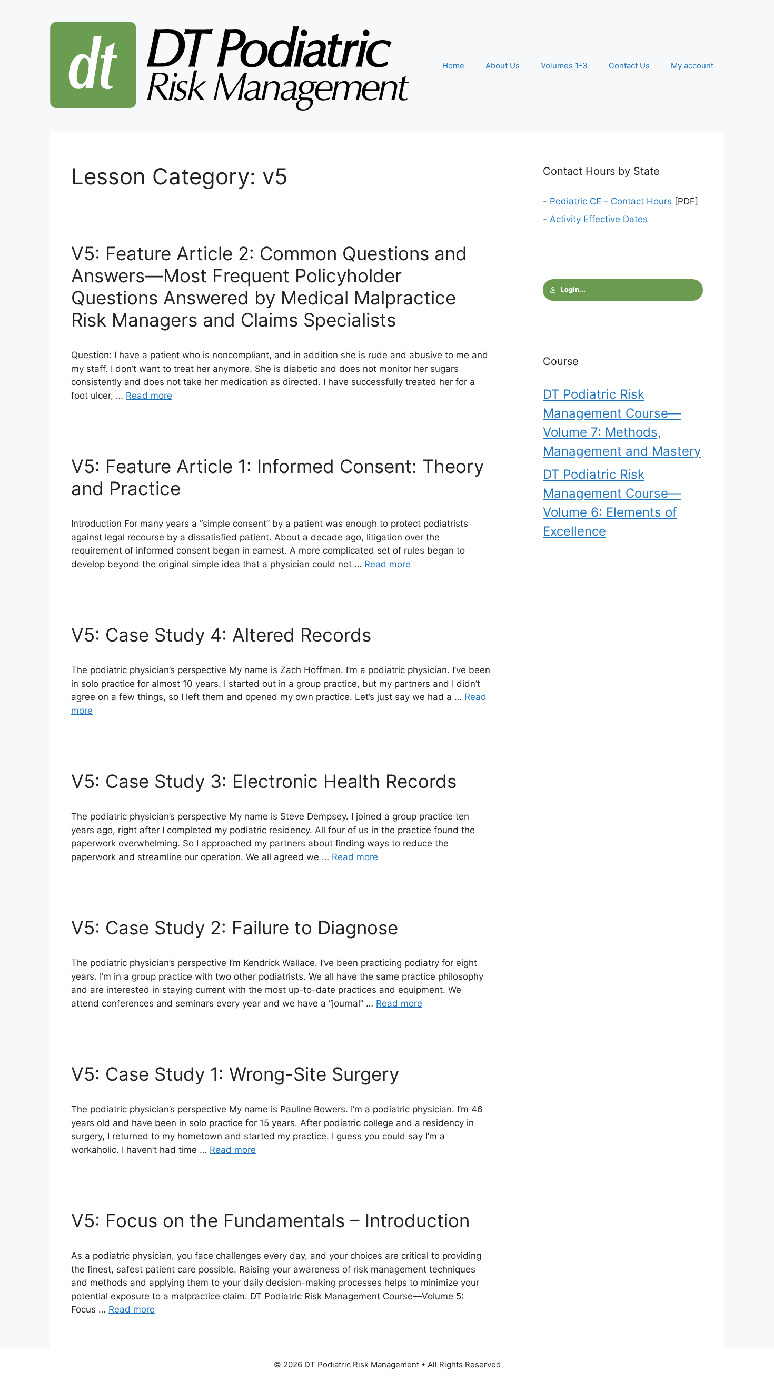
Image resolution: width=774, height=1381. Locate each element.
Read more (149, 395)
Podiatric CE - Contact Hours (611, 201)
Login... (573, 289)
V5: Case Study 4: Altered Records (221, 635)
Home (453, 66)
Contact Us (629, 66)
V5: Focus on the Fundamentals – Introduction (270, 1220)
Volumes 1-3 (564, 66)
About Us (502, 66)
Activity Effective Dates (599, 219)
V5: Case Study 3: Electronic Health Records (264, 781)
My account (692, 66)
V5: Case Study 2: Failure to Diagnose (234, 927)
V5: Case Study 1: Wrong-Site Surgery (235, 1074)
